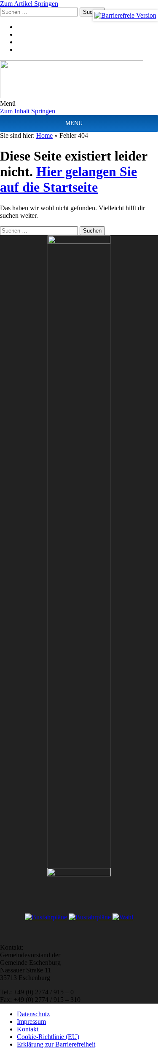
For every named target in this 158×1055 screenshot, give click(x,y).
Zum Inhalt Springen (27, 111)
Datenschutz (33, 1014)
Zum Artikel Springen (29, 3)
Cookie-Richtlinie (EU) (48, 1036)
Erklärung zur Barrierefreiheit (56, 1044)
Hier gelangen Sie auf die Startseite (68, 179)
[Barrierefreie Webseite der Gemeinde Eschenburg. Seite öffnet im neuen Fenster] (125, 15)
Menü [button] (8, 103)
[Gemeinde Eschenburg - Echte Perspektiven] (79, 80)
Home (44, 135)
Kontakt (27, 1029)
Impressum (31, 1021)
